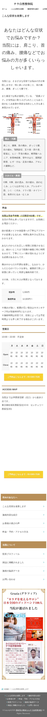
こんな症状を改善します (14, 506)
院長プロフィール (11, 554)
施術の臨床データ (11, 571)
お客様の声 (11, 699)
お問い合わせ (8, 579)
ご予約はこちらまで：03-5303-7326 (23, 377)
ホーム (4, 9)
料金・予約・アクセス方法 (15, 532)
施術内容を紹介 (33, 9)
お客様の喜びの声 (11, 523)
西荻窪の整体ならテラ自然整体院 (29, 710)
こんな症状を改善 (17, 9)
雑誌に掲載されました (13, 562)
